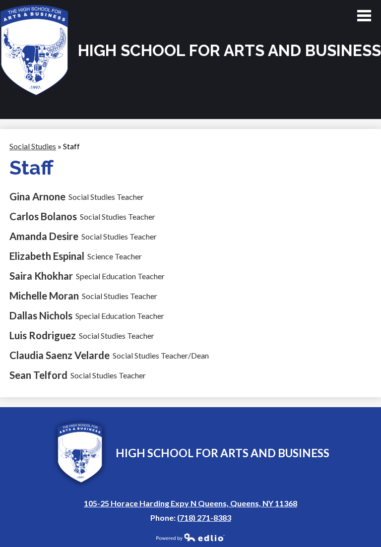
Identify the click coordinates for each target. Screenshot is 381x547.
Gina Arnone (37, 196)
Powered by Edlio (190, 537)
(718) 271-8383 (204, 517)
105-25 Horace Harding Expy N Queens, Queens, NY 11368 (190, 503)
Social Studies (32, 146)
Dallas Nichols (40, 315)
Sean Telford (38, 375)
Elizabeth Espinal (46, 256)
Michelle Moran (44, 296)
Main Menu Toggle (364, 15)
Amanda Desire (43, 236)
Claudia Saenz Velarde (59, 355)
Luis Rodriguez (42, 335)
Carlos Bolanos (43, 216)
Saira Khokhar (41, 276)
